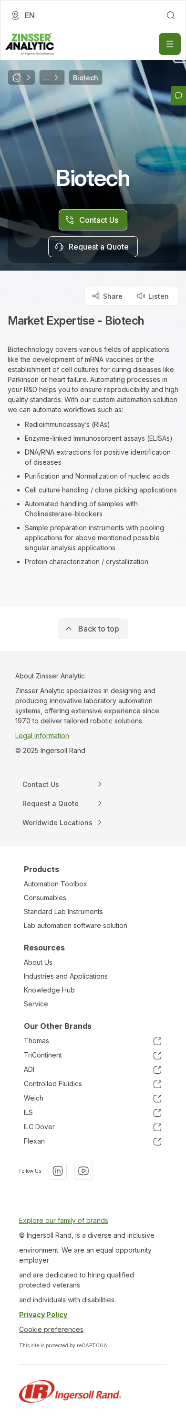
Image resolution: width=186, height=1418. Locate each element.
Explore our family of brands (63, 1220)
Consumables (45, 898)
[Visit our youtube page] (83, 1171)
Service (36, 1004)
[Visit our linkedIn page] (58, 1171)
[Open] (170, 44)
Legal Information (42, 735)
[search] (171, 15)
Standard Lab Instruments (63, 911)
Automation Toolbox (55, 884)
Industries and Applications (66, 976)
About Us (38, 962)
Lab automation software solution (75, 925)
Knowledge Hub (49, 990)
